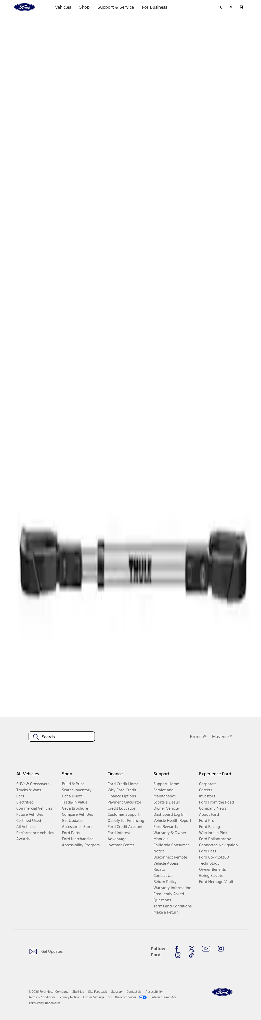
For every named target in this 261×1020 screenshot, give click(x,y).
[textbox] (61, 737)
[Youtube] (206, 949)
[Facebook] (178, 949)
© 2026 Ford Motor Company (48, 992)
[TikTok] (191, 955)
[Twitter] (191, 949)
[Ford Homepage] (222, 992)
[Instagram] (221, 949)
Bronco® (198, 736)
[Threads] (178, 955)
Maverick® (222, 736)
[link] (78, 992)
